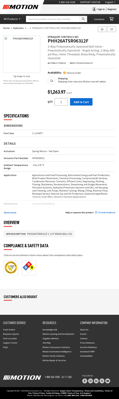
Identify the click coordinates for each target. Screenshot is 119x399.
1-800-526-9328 (67, 2)
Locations (99, 19)
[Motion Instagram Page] (90, 380)
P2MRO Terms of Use (70, 393)
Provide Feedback (106, 212)
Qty (50, 102)
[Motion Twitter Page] (101, 380)
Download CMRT (87, 351)
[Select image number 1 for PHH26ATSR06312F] (21, 54)
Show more (10, 212)
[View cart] (112, 19)
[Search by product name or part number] (83, 19)
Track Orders (9, 329)
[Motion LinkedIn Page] (96, 380)
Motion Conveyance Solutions (56, 347)
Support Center (90, 2)
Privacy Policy (38, 393)
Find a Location (10, 338)
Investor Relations (88, 347)
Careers (84, 338)
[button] (29, 28)
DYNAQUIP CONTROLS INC (63, 37)
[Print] (102, 29)
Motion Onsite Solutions (54, 355)
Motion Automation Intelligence (57, 351)
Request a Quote (11, 334)
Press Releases (87, 342)
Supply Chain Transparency (71, 391)
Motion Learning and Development (58, 334)
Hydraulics (18, 28)
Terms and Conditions (94, 391)
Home (6, 28)
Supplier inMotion (51, 338)
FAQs (5, 347)
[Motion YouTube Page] (107, 380)
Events (83, 334)
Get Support (85, 393)
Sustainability (86, 355)
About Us (84, 329)
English (109, 2)
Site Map (47, 342)
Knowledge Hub (50, 329)
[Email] (112, 29)
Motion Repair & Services (54, 360)
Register (112, 9)
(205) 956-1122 (73, 395)
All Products (11, 19)
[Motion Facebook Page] (84, 380)
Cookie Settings (53, 393)
